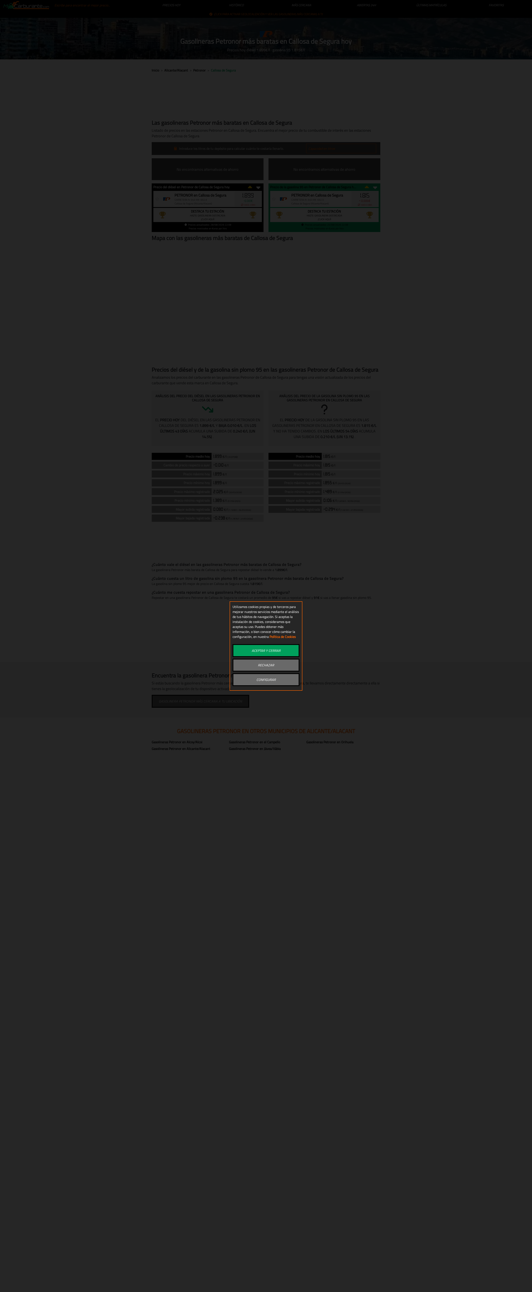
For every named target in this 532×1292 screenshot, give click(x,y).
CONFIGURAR (266, 679)
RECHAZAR (266, 665)
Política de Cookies (283, 636)
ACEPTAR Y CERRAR (266, 650)
